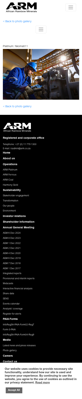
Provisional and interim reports (19, 279)
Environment (9, 211)
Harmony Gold (10, 185)
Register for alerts (12, 314)
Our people (8, 206)
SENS (6, 299)
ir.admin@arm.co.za (20, 148)
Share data (8, 294)
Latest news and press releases (19, 346)
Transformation (10, 201)
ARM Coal (8, 180)
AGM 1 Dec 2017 (12, 268)
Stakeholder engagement (16, 196)
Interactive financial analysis (17, 289)
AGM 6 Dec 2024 (12, 233)
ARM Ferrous (9, 175)
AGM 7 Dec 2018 (12, 263)
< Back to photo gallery (17, 21)
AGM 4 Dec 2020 (12, 253)
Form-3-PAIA (9, 330)
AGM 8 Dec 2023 (12, 238)
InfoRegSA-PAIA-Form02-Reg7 (18, 325)
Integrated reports (12, 273)
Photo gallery (10, 350)
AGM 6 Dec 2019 (12, 258)
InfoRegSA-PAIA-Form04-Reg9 (18, 335)
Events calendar (11, 304)
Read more (42, 382)
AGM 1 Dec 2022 (12, 243)
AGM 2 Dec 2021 (12, 248)
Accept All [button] (14, 390)
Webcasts (8, 283)
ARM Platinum (10, 170)
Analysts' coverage (13, 309)
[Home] (21, 7)
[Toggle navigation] (70, 7)
